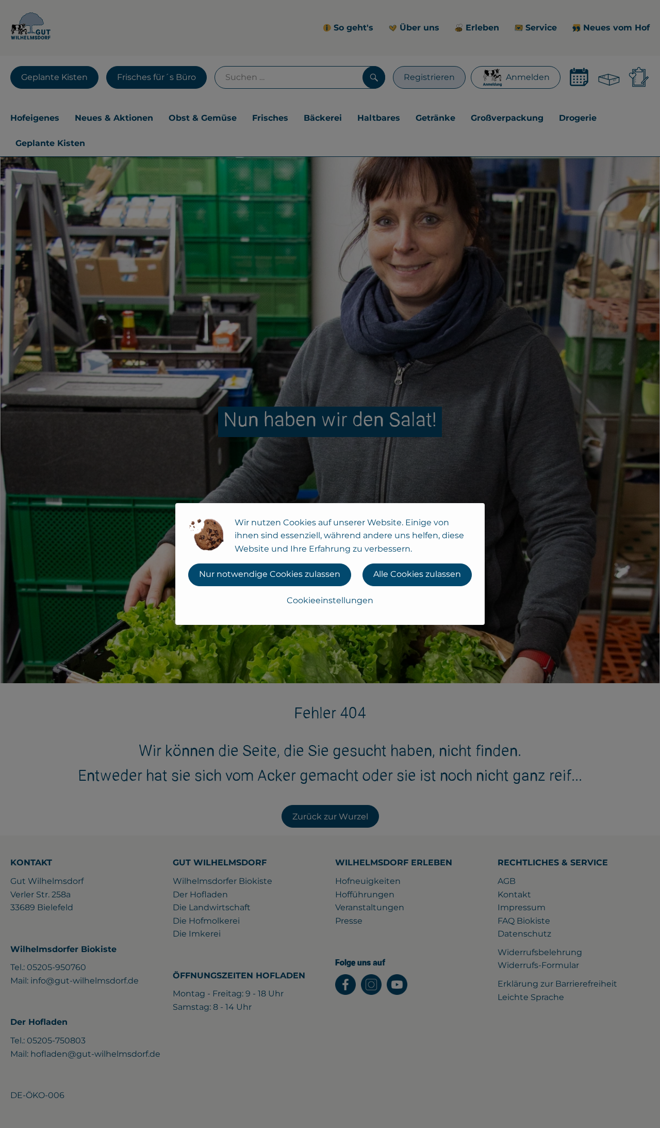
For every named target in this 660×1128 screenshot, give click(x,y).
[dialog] (330, 564)
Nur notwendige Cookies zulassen (269, 574)
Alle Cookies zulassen (417, 574)
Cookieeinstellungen (330, 600)
